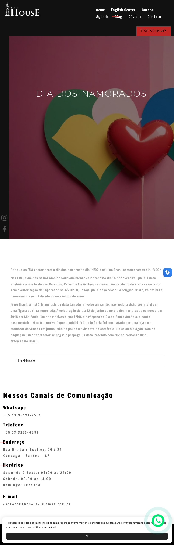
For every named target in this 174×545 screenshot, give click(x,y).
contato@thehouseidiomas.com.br (37, 504)
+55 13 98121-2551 (22, 415)
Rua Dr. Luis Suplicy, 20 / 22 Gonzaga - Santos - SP (32, 452)
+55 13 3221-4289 (21, 432)
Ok (87, 536)
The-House (25, 360)
